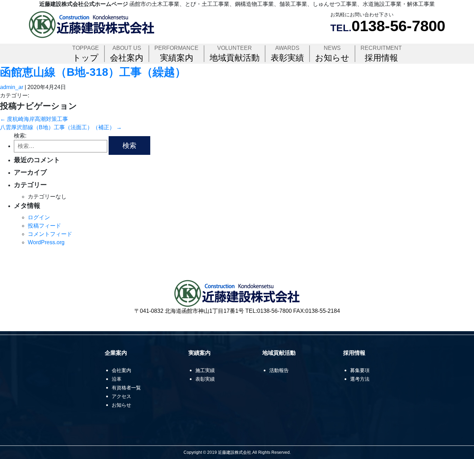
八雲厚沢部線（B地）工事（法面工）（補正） (61, 127)
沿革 (116, 379)
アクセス (121, 396)
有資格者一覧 (126, 387)
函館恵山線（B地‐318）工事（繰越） (93, 72)
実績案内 (176, 53)
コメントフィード (50, 234)
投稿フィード (44, 226)
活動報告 (279, 370)
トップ (85, 53)
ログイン (39, 217)
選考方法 (360, 379)
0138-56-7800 (398, 25)
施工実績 (205, 370)
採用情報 (381, 53)
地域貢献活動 (235, 53)
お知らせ (332, 53)
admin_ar (11, 87)
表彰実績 (287, 53)
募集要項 (360, 370)
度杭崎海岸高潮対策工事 (34, 119)
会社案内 (126, 53)
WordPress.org (46, 242)
